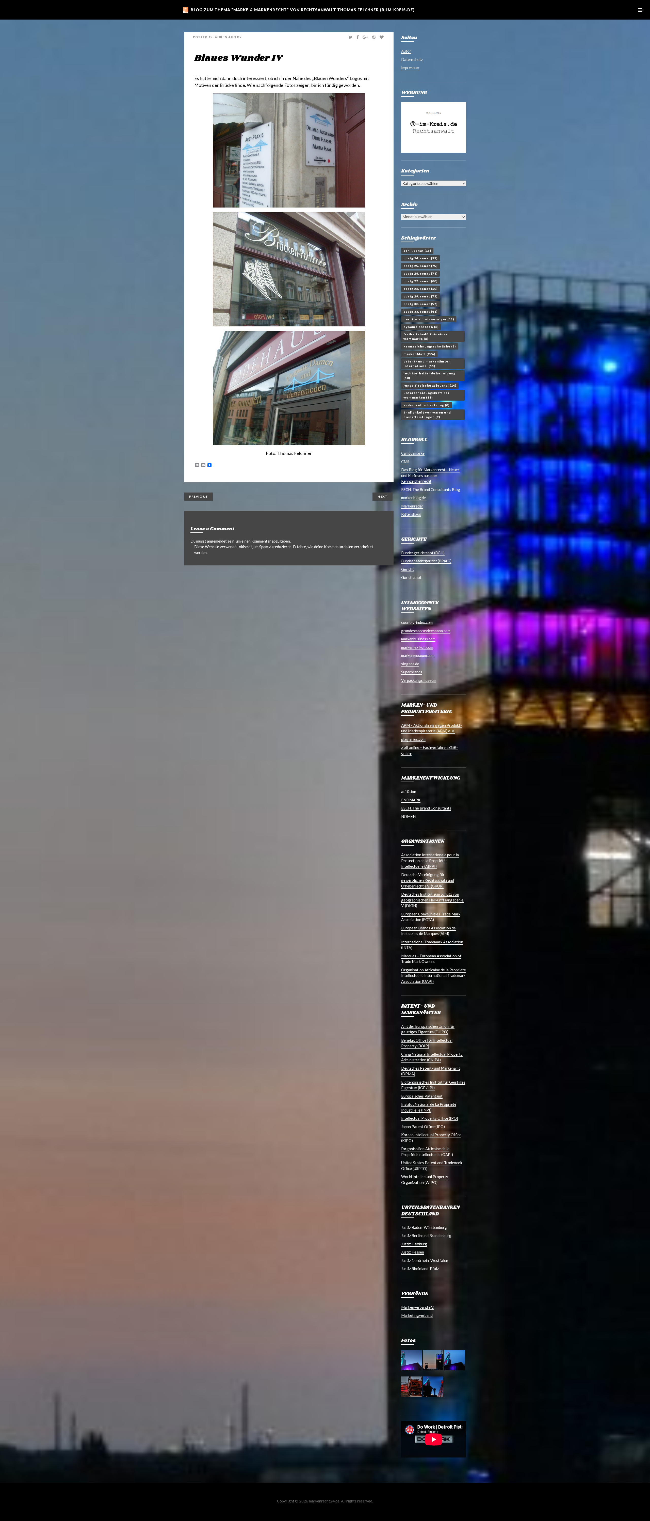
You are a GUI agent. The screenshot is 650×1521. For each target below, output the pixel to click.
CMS (405, 461)
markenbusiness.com (418, 639)
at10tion (408, 791)
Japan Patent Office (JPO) (423, 1126)
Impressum (410, 67)
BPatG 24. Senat (420, 258)
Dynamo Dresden (420, 327)
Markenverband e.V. (417, 1307)
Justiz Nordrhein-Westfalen (424, 1260)
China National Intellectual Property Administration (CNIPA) (432, 1057)
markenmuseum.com (417, 655)
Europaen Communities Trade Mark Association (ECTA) (430, 917)
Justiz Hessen (412, 1252)
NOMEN (408, 816)
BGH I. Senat (417, 250)
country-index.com (417, 622)
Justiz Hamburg (414, 1244)
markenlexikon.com (417, 647)
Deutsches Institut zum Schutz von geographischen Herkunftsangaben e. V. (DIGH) (432, 900)
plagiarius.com (413, 739)
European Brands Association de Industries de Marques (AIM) (428, 931)
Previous (198, 496)
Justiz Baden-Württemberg (424, 1227)
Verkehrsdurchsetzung (426, 405)
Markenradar (412, 506)
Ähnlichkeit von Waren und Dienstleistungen (427, 414)
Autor (406, 51)
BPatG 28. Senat (420, 289)
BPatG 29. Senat (420, 296)
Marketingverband (417, 1315)
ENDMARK (410, 800)
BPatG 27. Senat (420, 281)
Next (382, 496)
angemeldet (217, 541)
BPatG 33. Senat (420, 311)
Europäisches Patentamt (422, 1096)
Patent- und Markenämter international (426, 363)
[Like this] (382, 37)
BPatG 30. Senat (420, 304)
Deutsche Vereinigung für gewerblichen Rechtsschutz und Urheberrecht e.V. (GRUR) (427, 880)
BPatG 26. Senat (420, 273)
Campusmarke (413, 453)
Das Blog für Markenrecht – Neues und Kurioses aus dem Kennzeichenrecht (430, 475)
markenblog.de (413, 497)
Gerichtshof (411, 577)
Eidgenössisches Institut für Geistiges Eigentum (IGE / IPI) (433, 1085)
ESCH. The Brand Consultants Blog (430, 489)
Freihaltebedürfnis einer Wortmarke (425, 336)
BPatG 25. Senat (420, 266)
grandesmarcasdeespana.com (425, 630)
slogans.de (410, 663)
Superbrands (411, 672)
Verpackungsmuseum (418, 680)
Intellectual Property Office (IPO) (429, 1118)
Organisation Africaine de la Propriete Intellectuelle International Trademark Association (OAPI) (433, 976)
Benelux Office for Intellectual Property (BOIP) (426, 1043)
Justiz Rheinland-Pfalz (420, 1268)
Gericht (407, 569)
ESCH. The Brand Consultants (426, 808)
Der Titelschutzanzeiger (428, 319)
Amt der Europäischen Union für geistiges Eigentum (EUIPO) (427, 1029)
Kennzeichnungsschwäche (429, 346)
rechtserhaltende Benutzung (429, 375)
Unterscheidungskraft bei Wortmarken (426, 395)
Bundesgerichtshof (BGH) (423, 552)
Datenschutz (412, 59)
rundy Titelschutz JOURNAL (429, 385)
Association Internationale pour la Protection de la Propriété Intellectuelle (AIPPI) (430, 860)
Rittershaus (411, 514)
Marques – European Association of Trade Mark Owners (431, 959)
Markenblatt (419, 354)
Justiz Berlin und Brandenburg (426, 1235)
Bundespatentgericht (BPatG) (426, 561)
